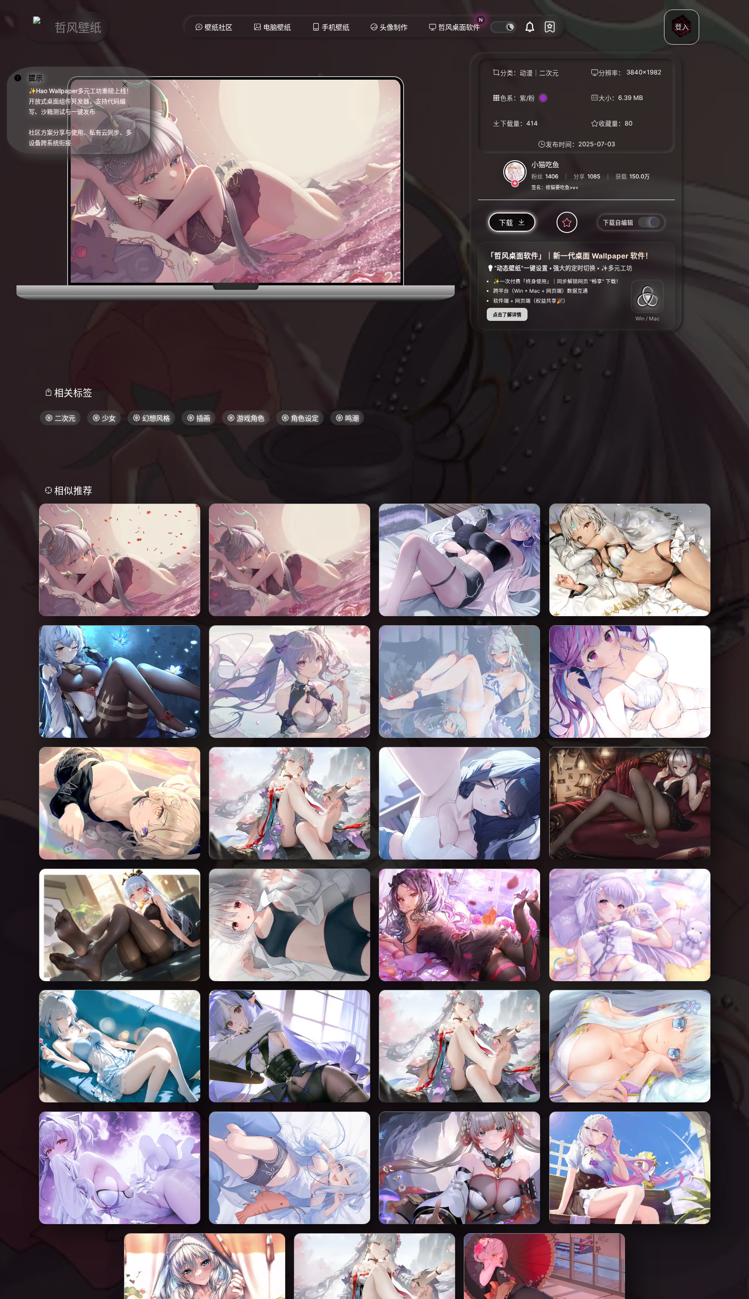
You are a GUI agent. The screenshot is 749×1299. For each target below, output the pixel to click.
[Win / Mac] (647, 296)
